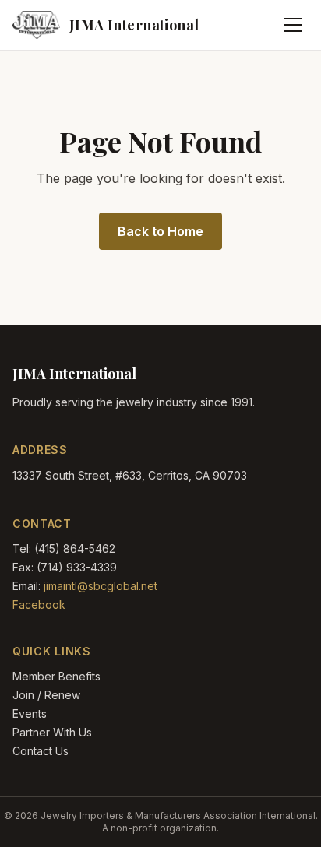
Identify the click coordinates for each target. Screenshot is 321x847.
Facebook (38, 604)
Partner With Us (52, 732)
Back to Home (160, 231)
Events (29, 713)
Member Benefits (56, 676)
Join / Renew (46, 694)
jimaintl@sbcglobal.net (100, 585)
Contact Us (40, 750)
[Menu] (293, 24)
